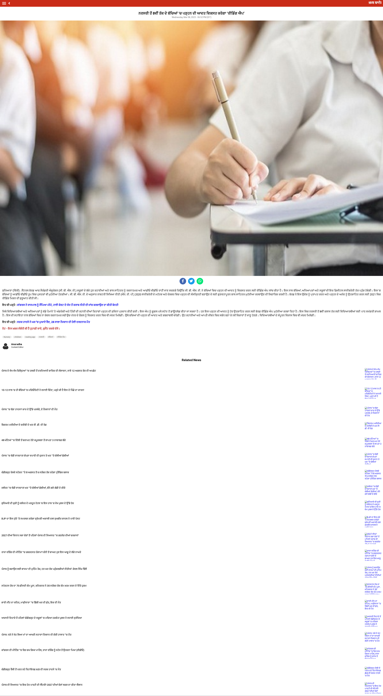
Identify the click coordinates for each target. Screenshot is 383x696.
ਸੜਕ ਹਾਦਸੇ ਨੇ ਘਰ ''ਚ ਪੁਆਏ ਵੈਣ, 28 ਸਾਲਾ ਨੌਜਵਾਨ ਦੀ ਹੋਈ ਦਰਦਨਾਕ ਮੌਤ (54, 322)
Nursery (7, 337)
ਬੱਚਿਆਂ (50, 337)
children (17, 337)
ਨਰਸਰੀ (41, 337)
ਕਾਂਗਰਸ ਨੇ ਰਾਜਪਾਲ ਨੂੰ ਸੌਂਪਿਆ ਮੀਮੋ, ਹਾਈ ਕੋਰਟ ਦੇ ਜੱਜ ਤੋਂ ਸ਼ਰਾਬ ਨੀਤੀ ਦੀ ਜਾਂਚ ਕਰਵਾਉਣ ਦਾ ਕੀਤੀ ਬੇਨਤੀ (67, 304)
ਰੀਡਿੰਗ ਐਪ (61, 337)
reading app (30, 337)
